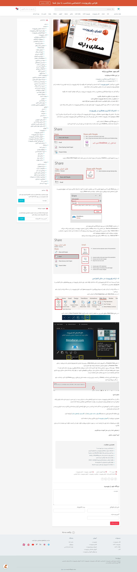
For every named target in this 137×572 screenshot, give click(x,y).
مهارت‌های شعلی (40, 103)
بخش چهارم (40, 160)
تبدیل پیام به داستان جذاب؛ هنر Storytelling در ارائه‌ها (101, 455)
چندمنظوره (42, 73)
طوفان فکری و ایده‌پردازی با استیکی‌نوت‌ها (104, 462)
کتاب (119, 549)
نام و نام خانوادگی (114, 507)
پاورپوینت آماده (86, 14)
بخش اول (40, 154)
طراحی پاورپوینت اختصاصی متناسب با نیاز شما (74, 3)
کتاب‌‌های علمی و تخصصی (38, 124)
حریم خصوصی (41, 166)
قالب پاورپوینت (95, 14)
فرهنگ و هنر (41, 94)
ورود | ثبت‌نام (36, 14)
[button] (18, 9)
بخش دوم (40, 156)
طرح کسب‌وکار (39, 52)
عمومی (43, 99)
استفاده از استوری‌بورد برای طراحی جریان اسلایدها (103, 464)
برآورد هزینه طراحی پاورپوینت (37, 31)
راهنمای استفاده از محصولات (37, 177)
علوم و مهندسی (41, 92)
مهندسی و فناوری (40, 60)
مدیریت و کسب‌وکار (40, 86)
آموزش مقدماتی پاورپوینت (36, 137)
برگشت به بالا (67, 532)
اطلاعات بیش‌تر (45, 3)
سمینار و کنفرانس (38, 41)
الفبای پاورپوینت (79, 472)
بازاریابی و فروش (38, 56)
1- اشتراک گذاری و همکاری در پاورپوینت (106, 79)
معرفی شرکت (39, 50)
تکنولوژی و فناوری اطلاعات (38, 105)
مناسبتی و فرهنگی (40, 62)
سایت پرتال (63, 569)
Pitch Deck (41, 48)
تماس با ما (44, 14)
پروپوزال (71, 544)
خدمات (103, 14)
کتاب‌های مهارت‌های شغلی (38, 126)
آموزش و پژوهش (40, 90)
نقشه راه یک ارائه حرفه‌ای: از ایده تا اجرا (105, 457)
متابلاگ (55, 14)
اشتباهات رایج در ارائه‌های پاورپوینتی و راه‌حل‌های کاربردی (101, 450)
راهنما (50, 14)
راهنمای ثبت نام (40, 171)
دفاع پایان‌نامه (39, 43)
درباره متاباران (41, 164)
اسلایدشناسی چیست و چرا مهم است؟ (105, 448)
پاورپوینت (86, 472)
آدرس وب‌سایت (115, 514)
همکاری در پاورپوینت (93, 474)
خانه (108, 14)
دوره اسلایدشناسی (40, 151)
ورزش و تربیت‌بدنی (40, 88)
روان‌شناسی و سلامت (39, 82)
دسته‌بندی (116, 14)
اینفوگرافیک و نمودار (39, 58)
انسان (43, 109)
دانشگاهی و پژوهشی (39, 37)
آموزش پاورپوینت (84, 474)
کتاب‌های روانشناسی (39, 122)
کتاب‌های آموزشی (40, 120)
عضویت (21, 218)
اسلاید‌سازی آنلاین (40, 143)
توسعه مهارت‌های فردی (39, 79)
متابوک (66, 14)
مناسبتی (42, 115)
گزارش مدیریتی (39, 54)
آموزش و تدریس (40, 67)
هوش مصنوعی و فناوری (39, 77)
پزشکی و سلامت (41, 65)
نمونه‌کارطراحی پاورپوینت (38, 33)
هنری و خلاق (41, 71)
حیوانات (43, 111)
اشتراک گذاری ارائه (111, 474)
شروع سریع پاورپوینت (37, 134)
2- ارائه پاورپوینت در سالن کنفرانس (107, 81)
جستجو (21, 200)
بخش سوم (40, 158)
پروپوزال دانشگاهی (38, 39)
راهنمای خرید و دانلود (39, 175)
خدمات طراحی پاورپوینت (38, 29)
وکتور (71, 14)
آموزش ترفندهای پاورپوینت (36, 139)
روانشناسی (42, 101)
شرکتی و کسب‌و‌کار (40, 46)
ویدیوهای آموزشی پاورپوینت (35, 141)
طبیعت (43, 113)
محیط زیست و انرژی (39, 84)
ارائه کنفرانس (77, 474)
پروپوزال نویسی (41, 149)
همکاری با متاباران (40, 179)
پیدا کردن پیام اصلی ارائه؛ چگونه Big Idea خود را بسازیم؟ (101, 453)
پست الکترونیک (81, 507)
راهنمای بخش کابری (39, 173)
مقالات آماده (77, 14)
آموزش (60, 14)
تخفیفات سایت (41, 168)
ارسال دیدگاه (114, 523)
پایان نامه (42, 147)
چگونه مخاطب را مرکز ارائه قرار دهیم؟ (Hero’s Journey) (101, 460)
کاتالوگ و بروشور (40, 69)
